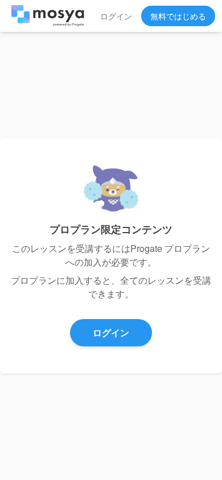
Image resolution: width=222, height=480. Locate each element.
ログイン (116, 16)
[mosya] (47, 16)
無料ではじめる (178, 16)
